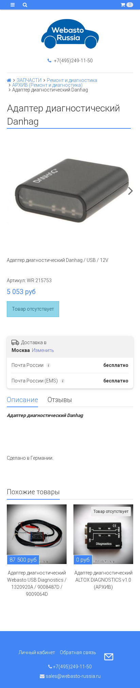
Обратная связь (78, 652)
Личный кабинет (37, 652)
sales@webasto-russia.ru (73, 676)
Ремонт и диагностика (72, 80)
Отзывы (60, 400)
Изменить (43, 350)
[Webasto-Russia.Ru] (70, 34)
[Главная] (9, 80)
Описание (22, 400)
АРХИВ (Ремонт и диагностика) (47, 85)
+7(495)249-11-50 (73, 60)
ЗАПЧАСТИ (29, 80)
